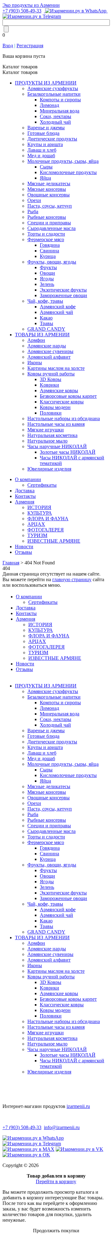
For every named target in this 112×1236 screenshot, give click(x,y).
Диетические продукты (52, 138)
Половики (51, 413)
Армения (24, 501)
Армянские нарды (46, 345)
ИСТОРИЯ (39, 507)
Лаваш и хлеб (41, 150)
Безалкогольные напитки (54, 94)
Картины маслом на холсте (56, 368)
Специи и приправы (49, 222)
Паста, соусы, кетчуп (49, 206)
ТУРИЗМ (37, 535)
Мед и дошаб (41, 155)
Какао (46, 317)
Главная (10, 562)
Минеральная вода (59, 110)
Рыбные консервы (46, 217)
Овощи (47, 273)
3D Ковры (50, 379)
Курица (48, 256)
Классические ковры (62, 401)
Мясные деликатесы (48, 183)
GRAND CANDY (46, 329)
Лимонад (49, 105)
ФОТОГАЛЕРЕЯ (45, 529)
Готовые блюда (43, 133)
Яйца (45, 178)
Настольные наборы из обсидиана (63, 418)
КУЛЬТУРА (39, 513)
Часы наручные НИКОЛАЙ (57, 446)
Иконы (34, 362)
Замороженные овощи (63, 295)
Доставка (25, 490)
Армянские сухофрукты (52, 88)
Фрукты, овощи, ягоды (51, 261)
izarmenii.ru (78, 1106)
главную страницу (71, 579)
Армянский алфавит (49, 357)
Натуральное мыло (47, 440)
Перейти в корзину (56, 1181)
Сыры (46, 166)
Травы (46, 323)
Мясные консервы (46, 189)
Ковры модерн (55, 407)
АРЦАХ (36, 524)
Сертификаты (42, 485)
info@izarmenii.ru (62, 1127)
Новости (24, 546)
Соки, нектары (55, 116)
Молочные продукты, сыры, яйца (63, 161)
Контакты (25, 496)
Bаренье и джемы (46, 127)
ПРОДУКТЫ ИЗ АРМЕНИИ (46, 82)
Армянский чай (56, 312)
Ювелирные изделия (49, 468)
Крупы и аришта (45, 144)
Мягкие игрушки (45, 429)
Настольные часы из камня (56, 424)
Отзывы (23, 552)
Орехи (34, 200)
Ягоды (47, 278)
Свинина (49, 250)
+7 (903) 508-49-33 (21, 10)
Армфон (36, 340)
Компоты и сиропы (60, 99)
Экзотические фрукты (63, 289)
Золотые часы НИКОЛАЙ (68, 452)
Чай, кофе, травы (45, 301)
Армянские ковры (59, 390)
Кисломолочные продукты (68, 172)
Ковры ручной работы (51, 373)
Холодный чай (55, 122)
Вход (7, 45)
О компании (28, 479)
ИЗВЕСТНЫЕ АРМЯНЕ (53, 541)
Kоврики (49, 385)
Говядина (50, 245)
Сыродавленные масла (51, 228)
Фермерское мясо (45, 239)
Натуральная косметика (52, 435)
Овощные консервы (48, 194)
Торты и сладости (46, 234)
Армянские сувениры (50, 351)
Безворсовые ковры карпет (68, 396)
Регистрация (29, 45)
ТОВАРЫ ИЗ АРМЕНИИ (42, 334)
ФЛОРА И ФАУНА (47, 518)
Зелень (47, 284)
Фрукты (48, 267)
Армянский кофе (58, 306)
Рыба (32, 211)
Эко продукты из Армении (31, 5)
